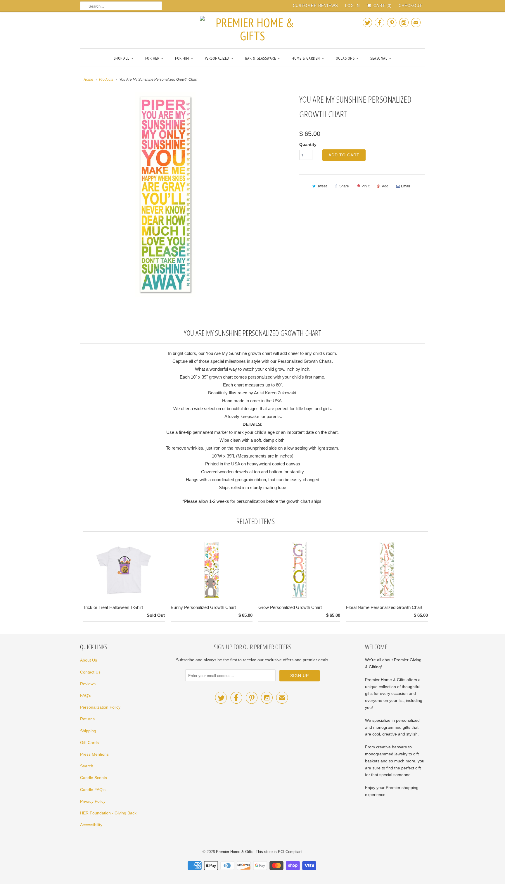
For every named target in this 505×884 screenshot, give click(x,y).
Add (385, 186)
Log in (352, 6)
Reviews (88, 683)
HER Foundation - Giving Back (108, 813)
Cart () (382, 6)
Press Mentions (94, 754)
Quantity (308, 144)
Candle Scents (93, 777)
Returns (87, 718)
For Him (182, 58)
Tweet (322, 186)
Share (344, 186)
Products (106, 79)
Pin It (365, 186)
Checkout (410, 6)
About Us (88, 660)
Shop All (121, 58)
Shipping (88, 730)
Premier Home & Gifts (234, 852)
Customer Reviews (315, 6)
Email (405, 186)
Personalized (217, 58)
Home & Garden (306, 58)
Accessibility (91, 824)
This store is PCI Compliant (279, 852)
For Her (152, 58)
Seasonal (378, 58)
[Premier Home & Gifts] (252, 29)
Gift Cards (89, 742)
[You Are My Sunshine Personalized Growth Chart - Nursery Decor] (165, 194)
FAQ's (85, 695)
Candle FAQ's (93, 789)
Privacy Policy (93, 801)
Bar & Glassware (260, 58)
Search (86, 766)
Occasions (345, 58)
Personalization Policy (100, 707)
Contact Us (90, 672)
